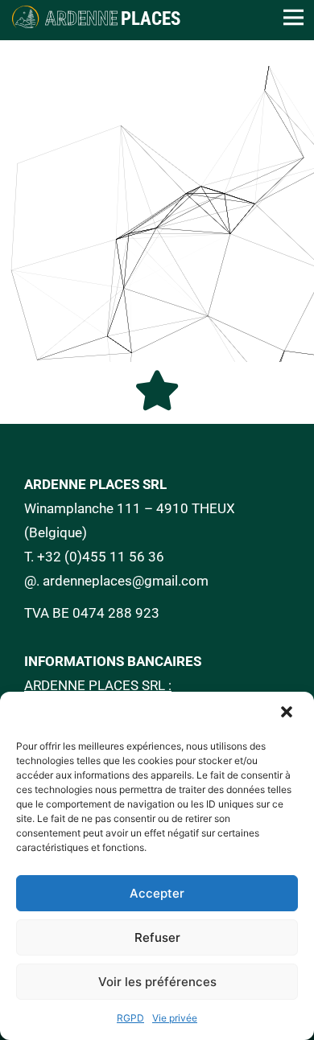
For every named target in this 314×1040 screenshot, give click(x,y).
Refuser (157, 937)
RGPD (130, 1018)
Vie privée (174, 1018)
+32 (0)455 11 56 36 (100, 557)
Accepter (157, 893)
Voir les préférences (157, 981)
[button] (288, 713)
